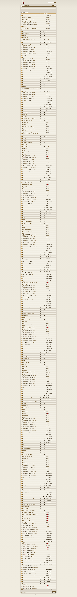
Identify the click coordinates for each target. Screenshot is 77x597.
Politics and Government (33, 167)
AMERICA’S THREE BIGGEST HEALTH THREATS (29, 504)
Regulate (24, 217)
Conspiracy (24, 140)
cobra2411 (25, 92)
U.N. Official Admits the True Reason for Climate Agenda (29, 271)
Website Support (33, 535)
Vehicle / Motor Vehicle (26, 362)
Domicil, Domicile (25, 411)
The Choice (24, 311)
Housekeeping (25, 553)
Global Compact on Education (27, 112)
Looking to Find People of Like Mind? (28, 581)
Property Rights (33, 92)
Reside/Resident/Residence (27, 448)
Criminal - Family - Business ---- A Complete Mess (30, 23)
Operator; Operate (25, 356)
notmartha (25, 47)
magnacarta (25, 22)
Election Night (25, 309)
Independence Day (25, 508)
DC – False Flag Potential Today (27, 229)
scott (24, 571)
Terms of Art (33, 47)
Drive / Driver (25, 370)
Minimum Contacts (25, 415)
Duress (24, 380)
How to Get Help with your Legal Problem (29, 397)
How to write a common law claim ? (28, 136)
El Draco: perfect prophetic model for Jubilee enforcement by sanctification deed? (29, 40)
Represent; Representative (26, 284)
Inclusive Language (25, 122)
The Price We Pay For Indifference (27, 429)
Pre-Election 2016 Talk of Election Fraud (28, 313)
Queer (24, 63)
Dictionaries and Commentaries (27, 456)
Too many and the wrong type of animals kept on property (30, 91)
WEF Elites (24, 35)
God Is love (24, 237)
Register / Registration (26, 158)
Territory (24, 466)
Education (32, 58)
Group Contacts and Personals (35, 567)
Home (24, 5)
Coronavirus (24, 82)
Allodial (24, 442)
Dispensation (25, 164)
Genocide (24, 154)
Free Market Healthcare (26, 160)
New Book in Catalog (26, 543)
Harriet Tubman (25, 144)
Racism (24, 516)
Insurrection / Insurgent (26, 67)
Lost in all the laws (25, 405)
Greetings (24, 124)
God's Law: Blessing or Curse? (27, 470)
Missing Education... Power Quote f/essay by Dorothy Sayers (30, 88)
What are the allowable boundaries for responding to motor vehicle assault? (30, 29)
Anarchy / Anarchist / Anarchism (27, 223)
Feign (24, 409)
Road (24, 323)
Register (27, 6)
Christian (24, 46)
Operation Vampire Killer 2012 (27, 551)
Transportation (25, 366)
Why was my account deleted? (27, 33)
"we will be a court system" (27, 21)
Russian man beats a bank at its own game (29, 337)
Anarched (25, 161)
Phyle (24, 198)
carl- (47, 124)
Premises (24, 213)
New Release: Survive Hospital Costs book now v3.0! (30, 514)
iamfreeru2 (26, 529)
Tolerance (24, 86)
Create (24, 190)
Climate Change (32, 272)
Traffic (24, 368)
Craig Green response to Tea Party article (28, 526)
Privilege (24, 152)
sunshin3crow (25, 24)
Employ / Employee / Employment (28, 378)
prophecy (25, 575)
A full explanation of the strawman (28, 120)
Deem (24, 462)
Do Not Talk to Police (26, 502)
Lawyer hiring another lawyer (27, 239)
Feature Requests (25, 549)
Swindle (24, 227)
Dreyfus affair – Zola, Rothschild (27, 142)
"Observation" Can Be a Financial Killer (28, 512)
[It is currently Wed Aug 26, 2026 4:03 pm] (55, 8)
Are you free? (25, 116)
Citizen (24, 335)
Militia (24, 50)
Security (33, 171)
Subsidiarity (24, 450)
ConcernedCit (25, 373)
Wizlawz (24, 567)
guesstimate (26, 291)
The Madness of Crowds (26, 474)
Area (23, 468)
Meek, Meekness (25, 162)
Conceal (24, 460)
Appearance (24, 384)
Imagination (24, 61)
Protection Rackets (25, 458)
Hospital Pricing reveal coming (27, 95)
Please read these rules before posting (28, 587)
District (24, 374)
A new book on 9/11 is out (26, 545)
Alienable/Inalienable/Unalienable (27, 221)
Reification (24, 399)
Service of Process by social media (28, 333)
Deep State (24, 243)
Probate (24, 241)
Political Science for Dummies (27, 319)
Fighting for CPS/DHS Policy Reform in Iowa (29, 44)
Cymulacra (48, 28)
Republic (24, 194)
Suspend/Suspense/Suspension (27, 231)
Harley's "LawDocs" (25, 130)
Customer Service (25, 31)
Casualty (24, 188)
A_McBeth (25, 96)
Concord (24, 215)
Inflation (24, 225)
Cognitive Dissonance (26, 419)
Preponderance (25, 48)
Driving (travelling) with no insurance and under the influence (30, 26)
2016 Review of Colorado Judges (27, 327)
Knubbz (24, 238)
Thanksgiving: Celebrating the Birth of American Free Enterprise (30, 181)
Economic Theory (25, 317)
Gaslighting (24, 128)
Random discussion (34, 53)
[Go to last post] (49, 17)
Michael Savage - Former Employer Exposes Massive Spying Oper (30, 564)
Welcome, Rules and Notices (34, 173)
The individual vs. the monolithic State (28, 500)
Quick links (22, 5)
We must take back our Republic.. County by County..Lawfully (29, 57)
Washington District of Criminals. (27, 166)
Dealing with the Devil (26, 352)
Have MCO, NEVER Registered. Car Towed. (29, 19)
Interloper (24, 413)
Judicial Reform (33, 328)
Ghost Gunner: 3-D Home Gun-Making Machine (29, 498)
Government (25, 186)
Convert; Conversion (26, 423)
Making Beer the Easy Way (26, 520)
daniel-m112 (48, 25)
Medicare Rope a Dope (26, 59)
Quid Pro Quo (25, 321)
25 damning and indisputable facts (28, 528)
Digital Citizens (25, 156)
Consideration (25, 427)
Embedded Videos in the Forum (27, 184)
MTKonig (48, 39)
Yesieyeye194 (48, 146)
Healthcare (34, 60)
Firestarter (48, 17)
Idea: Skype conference (26, 372)
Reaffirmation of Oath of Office (27, 585)
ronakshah (25, 240)
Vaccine (24, 65)
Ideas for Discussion (26, 583)
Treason (24, 219)
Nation (24, 196)
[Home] (22, 2)
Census (24, 93)
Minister (24, 233)
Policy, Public (25, 331)
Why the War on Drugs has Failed (27, 256)
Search (22, 6)
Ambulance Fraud (25, 446)
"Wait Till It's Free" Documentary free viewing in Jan (30, 401)
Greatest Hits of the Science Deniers (28, 341)
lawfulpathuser (25, 546)
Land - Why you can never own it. (27, 126)
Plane (24, 452)
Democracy (24, 192)
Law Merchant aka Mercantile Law (28, 288)
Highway (24, 360)
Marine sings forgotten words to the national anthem (30, 568)
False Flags (33, 236)
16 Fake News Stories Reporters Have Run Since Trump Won (30, 258)
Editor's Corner (32, 521)
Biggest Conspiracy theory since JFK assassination (30, 522)
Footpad (24, 15)
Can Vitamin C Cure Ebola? (26, 487)
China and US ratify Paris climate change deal (29, 339)
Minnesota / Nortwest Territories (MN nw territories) (30, 566)
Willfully (24, 382)
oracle (24, 523)
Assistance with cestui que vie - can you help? (29, 118)
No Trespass (24, 472)
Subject (24, 417)
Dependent (24, 403)
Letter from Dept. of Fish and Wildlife (28, 358)
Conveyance (24, 364)
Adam (47, 120)
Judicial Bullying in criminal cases (27, 52)
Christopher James (25, 37)
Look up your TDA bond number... (28, 292)
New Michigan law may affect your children (29, 510)
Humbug (24, 138)
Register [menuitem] (55, 5)
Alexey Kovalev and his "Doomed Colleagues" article (30, 282)
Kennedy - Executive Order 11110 (27, 579)
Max (24, 569)
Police (24, 80)
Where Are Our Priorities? (26, 518)
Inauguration (25, 286)
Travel (24, 354)
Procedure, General (35, 24)
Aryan (24, 150)
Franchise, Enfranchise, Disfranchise (28, 425)
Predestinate (25, 114)
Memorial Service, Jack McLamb (27, 530)
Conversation (25, 211)
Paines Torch (25, 527)
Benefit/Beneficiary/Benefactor (27, 454)
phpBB (36, 594)
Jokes (33, 98)
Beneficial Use (25, 179)
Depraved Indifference (26, 42)
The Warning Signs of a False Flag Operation (29, 235)
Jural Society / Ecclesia (35, 22)
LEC (24, 167)
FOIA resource (25, 273)
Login (24, 6)
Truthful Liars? (25, 296)
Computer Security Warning (27, 524)
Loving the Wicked (25, 108)
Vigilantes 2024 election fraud (27, 17)
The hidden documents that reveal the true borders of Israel (30, 489)
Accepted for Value (25, 290)
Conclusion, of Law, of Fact (26, 329)
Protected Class (25, 148)
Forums (27, 5)
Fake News (33, 252)
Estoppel (24, 325)
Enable (24, 376)
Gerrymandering (25, 315)
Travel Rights (34, 20)
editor (24, 157)
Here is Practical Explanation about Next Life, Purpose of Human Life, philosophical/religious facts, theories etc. (30, 133)
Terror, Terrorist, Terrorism (26, 407)
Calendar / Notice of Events (35, 373)
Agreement (24, 444)
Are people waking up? (26, 547)
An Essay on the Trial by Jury (27, 307)
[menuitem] (52, 5)
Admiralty (24, 294)
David (24, 55)
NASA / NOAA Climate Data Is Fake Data (28, 269)
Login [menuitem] (53, 5)
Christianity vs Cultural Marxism (27, 506)
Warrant (24, 84)
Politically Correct (25, 421)
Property (24, 464)
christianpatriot (25, 20)
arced (47, 132)
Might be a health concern (26, 146)
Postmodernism (25, 110)
